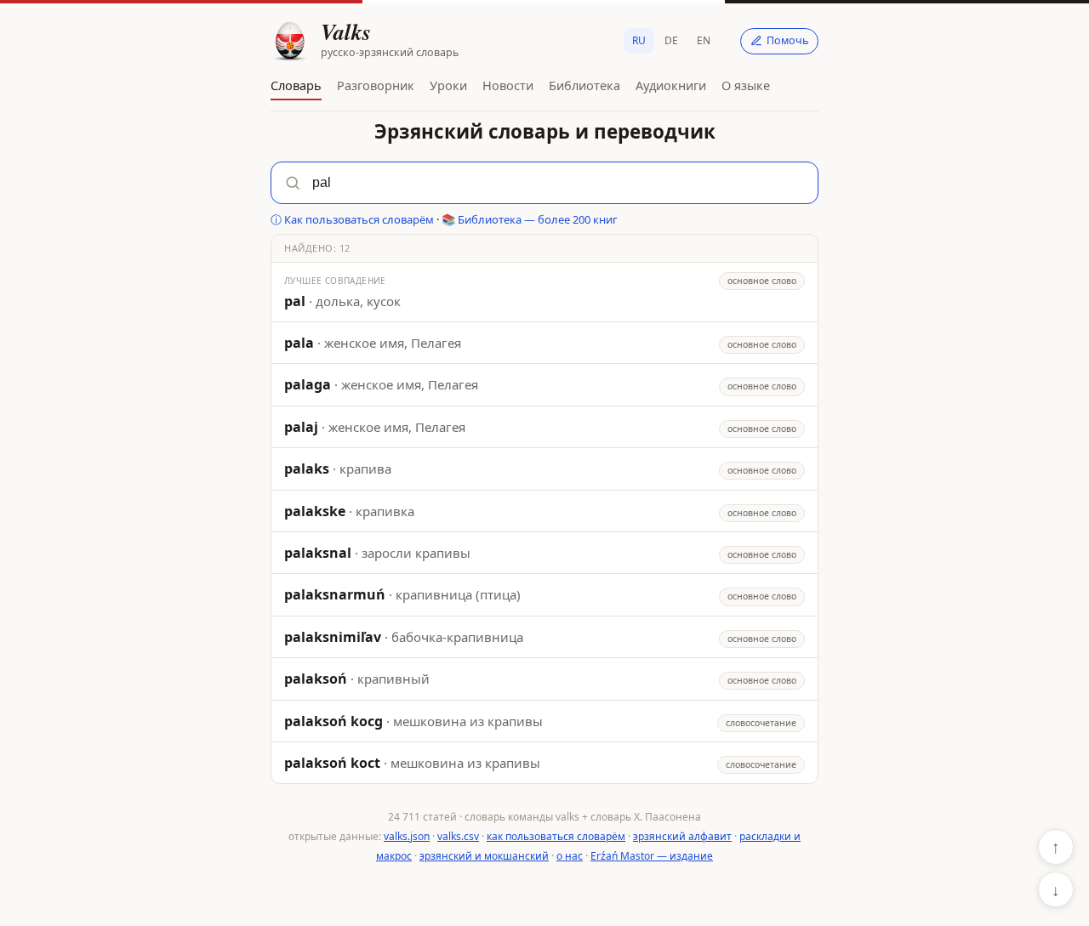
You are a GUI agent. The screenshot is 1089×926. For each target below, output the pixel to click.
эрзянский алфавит (682, 836)
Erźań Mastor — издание (651, 856)
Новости (507, 85)
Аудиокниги (671, 85)
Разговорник (375, 85)
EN (703, 40)
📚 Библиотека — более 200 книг (530, 219)
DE (671, 40)
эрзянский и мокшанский (484, 856)
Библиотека (584, 85)
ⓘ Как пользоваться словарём (352, 219)
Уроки (448, 85)
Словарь (296, 85)
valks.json (407, 836)
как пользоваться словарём (556, 836)
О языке (745, 85)
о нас (569, 856)
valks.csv (458, 836)
